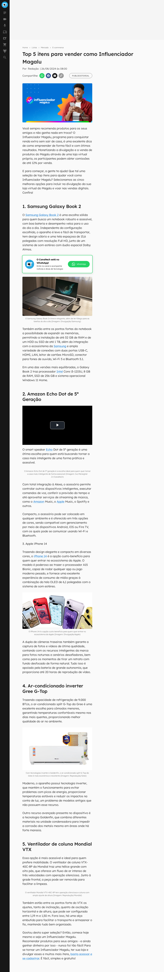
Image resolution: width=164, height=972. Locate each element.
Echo (49, 449)
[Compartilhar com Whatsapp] (42, 75)
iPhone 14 (40, 556)
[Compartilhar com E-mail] (54, 75)
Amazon (38, 501)
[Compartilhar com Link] (61, 75)
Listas (34, 47)
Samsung (60, 346)
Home (25, 47)
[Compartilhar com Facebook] (48, 75)
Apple (60, 501)
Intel (60, 371)
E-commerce (58, 47)
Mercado (45, 47)
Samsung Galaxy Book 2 (42, 215)
